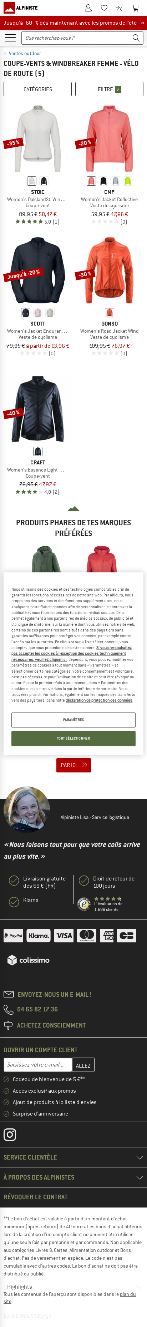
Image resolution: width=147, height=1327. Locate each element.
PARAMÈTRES (73, 719)
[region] (73, 663)
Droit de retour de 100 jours (114, 882)
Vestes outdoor (25, 53)
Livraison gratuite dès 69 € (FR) (44, 882)
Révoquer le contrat (35, 1197)
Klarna (31, 900)
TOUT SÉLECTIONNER (73, 738)
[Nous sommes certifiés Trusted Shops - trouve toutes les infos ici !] (84, 904)
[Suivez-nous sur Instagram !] (15, 1136)
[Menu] (10, 37)
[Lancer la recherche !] (136, 38)
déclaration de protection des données (99, 700)
